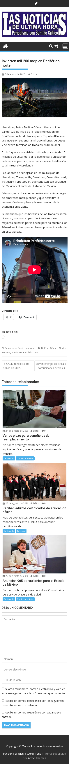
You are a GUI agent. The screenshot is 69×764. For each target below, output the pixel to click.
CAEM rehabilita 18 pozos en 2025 (16, 366)
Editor (34, 74)
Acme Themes (37, 758)
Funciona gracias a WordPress (22, 753)
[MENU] (65, 46)
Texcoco (21, 531)
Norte (62, 348)
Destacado (10, 348)
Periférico (17, 352)
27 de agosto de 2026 (16, 430)
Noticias (6, 352)
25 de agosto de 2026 (16, 503)
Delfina (45, 348)
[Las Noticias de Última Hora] (5, 46)
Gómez (54, 348)
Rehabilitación (30, 352)
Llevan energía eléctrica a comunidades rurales (51, 366)
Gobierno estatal (26, 348)
